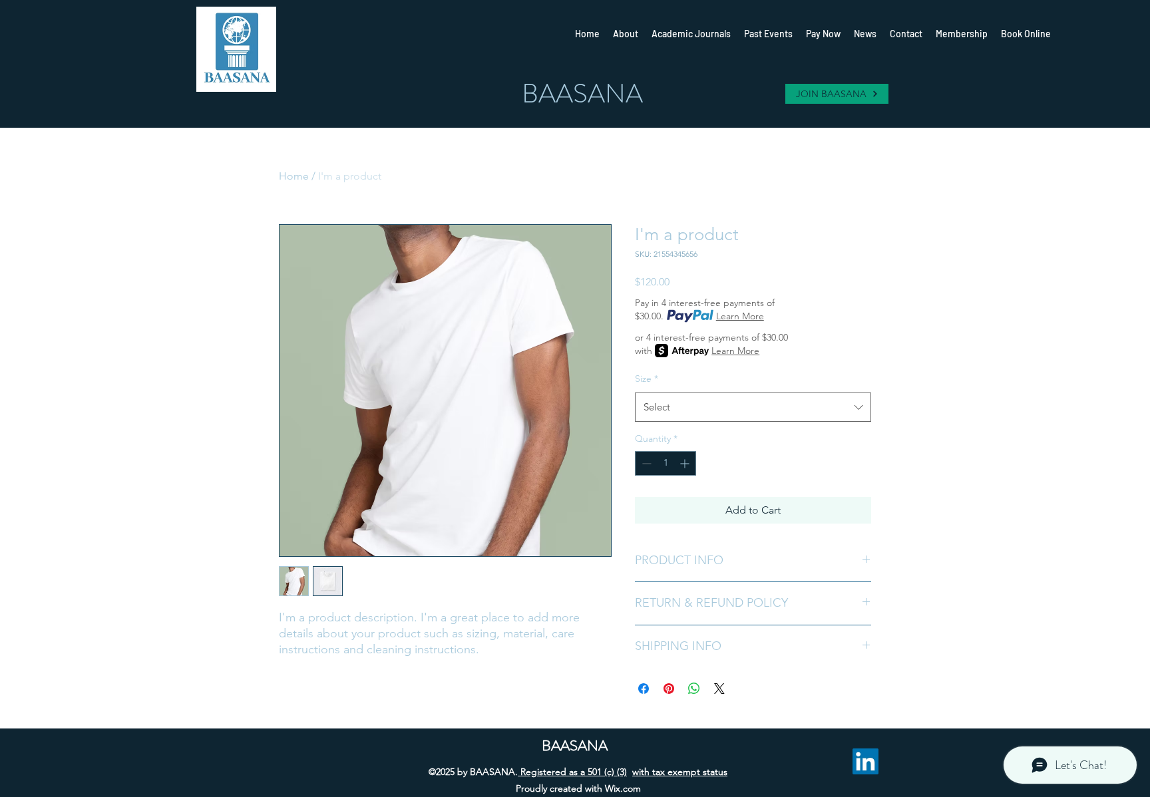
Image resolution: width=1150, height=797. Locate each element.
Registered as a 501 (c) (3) (572, 772)
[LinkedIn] (865, 761)
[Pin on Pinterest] (669, 689)
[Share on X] (719, 689)
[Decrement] (645, 463)
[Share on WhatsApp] (694, 689)
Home (294, 176)
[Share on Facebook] (644, 689)
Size (646, 379)
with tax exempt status (679, 772)
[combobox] (753, 407)
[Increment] (685, 463)
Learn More (740, 316)
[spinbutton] (665, 463)
